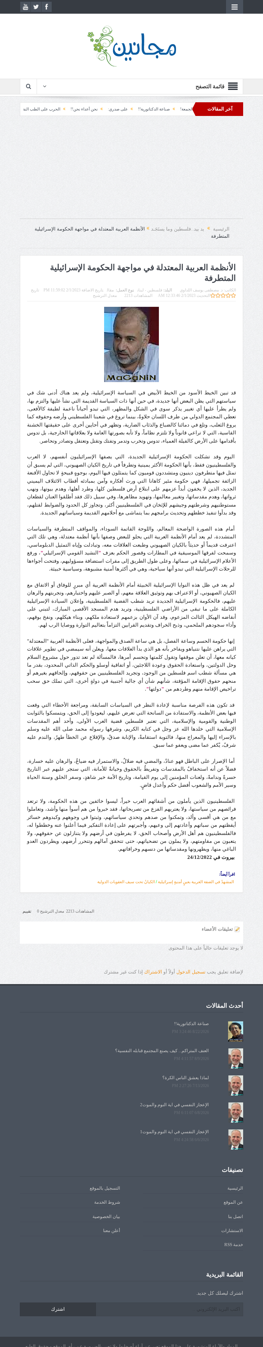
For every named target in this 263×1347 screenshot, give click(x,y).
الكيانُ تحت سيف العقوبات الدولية (126, 881)
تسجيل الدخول (190, 972)
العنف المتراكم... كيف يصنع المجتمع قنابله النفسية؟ (162, 1050)
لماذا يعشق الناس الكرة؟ (185, 1077)
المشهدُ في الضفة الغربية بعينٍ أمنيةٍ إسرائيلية (196, 881)
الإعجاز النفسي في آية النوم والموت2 (174, 1104)
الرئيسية (235, 1188)
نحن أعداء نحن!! (113, 109)
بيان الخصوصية (106, 1216)
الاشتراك (153, 972)
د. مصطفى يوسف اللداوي (201, 290)
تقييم (27, 911)
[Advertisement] (131, 171)
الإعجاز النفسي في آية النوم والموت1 (174, 1131)
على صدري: (147, 109)
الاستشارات (232, 1230)
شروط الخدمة (107, 1202)
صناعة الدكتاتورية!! (183, 109)
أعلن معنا (111, 1230)
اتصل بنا (235, 1216)
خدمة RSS (233, 1244)
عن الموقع (233, 1202)
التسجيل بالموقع (105, 1188)
